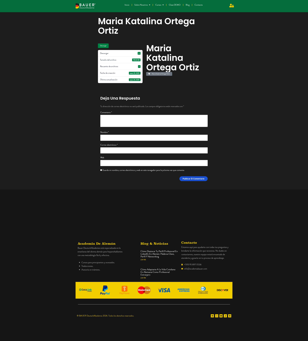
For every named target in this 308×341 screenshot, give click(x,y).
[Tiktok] (225, 315)
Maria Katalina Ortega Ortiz (160, 74)
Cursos (158, 4)
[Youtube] (221, 315)
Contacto (199, 4)
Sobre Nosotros (141, 4)
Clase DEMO (175, 4)
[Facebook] (212, 315)
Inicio (127, 4)
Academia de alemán (97, 243)
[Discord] (229, 315)
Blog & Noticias (154, 243)
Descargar (103, 46)
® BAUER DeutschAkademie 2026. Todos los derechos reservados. (105, 315)
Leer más (143, 259)
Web (102, 157)
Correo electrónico (109, 144)
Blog (187, 4)
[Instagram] (216, 315)
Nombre (104, 132)
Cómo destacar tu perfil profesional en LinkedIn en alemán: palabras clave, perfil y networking (159, 253)
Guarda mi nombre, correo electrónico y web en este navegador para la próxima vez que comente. (143, 170)
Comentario (106, 112)
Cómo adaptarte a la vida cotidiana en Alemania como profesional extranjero (158, 272)
